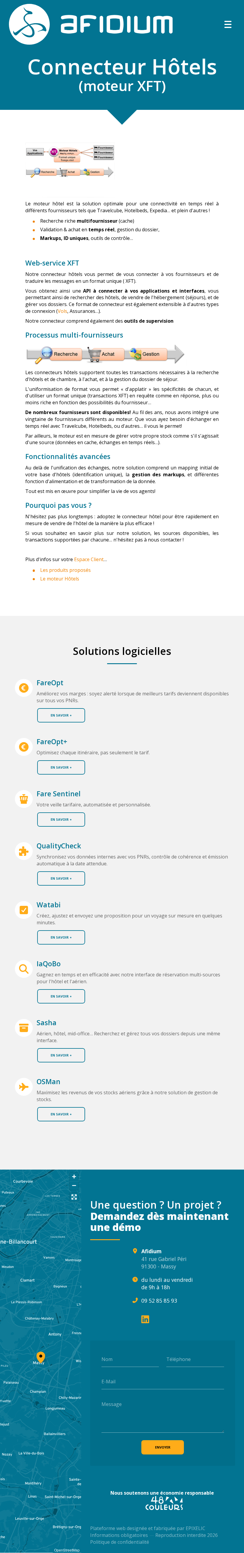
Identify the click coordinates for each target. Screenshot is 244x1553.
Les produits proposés (65, 570)
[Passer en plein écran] (74, 1197)
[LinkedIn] (145, 1319)
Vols (62, 311)
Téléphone (178, 1359)
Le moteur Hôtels (59, 578)
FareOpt (50, 682)
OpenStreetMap (67, 1549)
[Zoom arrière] (74, 1185)
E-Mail (108, 1381)
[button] (41, 1356)
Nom (106, 1359)
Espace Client (89, 559)
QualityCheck (59, 846)
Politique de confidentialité (119, 1542)
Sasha (47, 1022)
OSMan (48, 1081)
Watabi (49, 905)
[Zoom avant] (74, 1177)
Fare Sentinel (59, 793)
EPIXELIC (195, 1528)
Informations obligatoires (119, 1535)
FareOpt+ (52, 741)
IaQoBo (49, 963)
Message (111, 1404)
